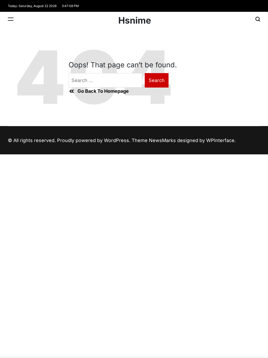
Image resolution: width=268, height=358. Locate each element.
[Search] (257, 19)
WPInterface (220, 140)
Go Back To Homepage (103, 91)
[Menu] (11, 19)
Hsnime (134, 20)
